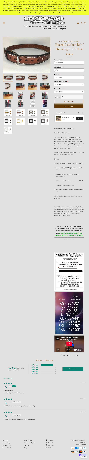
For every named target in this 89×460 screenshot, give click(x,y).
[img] (8, 383)
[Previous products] (78, 113)
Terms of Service (7, 448)
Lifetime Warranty (8, 445)
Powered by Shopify (81, 444)
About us (5, 440)
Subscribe (27, 445)
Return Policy (6, 443)
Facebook (50, 440)
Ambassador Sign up (30, 443)
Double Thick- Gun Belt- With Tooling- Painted (68, 117)
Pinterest (50, 443)
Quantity (57, 97)
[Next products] (82, 113)
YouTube (50, 448)
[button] (35, 365)
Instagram (50, 445)
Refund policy (28, 440)
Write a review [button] (73, 369)
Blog (25, 448)
